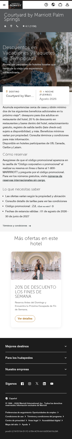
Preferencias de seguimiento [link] (18, 412)
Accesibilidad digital (51, 420)
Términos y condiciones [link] (15, 225)
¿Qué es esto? (44, 206)
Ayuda (25, 424)
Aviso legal (33, 420)
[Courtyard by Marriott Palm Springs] (5, 26)
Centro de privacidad (15, 420)
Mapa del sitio (11, 424)
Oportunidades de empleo (44, 412)
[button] (36, 398)
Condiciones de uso (14, 416)
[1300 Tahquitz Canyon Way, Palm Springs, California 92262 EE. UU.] (11, 26)
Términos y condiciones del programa (44, 416)
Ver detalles (25, 318)
